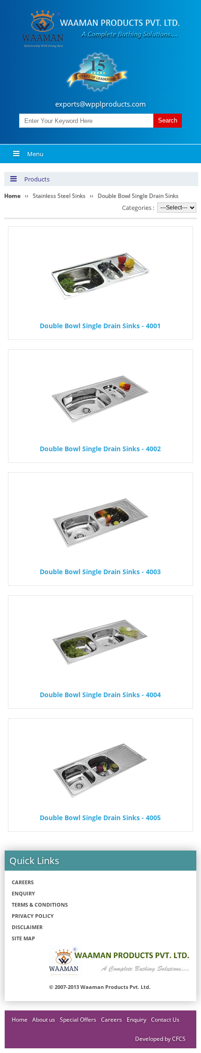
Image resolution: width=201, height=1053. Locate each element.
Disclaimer (27, 926)
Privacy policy (33, 915)
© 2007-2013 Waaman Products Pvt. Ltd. (100, 986)
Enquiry (23, 893)
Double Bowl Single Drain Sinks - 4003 (100, 571)
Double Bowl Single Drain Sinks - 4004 (100, 694)
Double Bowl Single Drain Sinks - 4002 (100, 448)
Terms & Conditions (40, 904)
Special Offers (78, 1020)
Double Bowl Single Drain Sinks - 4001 (100, 325)
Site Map (23, 938)
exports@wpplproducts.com (100, 103)
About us (43, 1020)
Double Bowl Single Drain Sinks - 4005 (100, 817)
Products (37, 179)
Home (20, 1020)
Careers (23, 882)
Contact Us (165, 1020)
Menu (35, 154)
